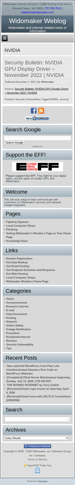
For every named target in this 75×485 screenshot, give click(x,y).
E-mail (10, 310)
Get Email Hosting (17, 266)
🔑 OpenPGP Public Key (37, 465)
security (64, 99)
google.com (37, 146)
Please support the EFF (20, 175)
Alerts (10, 298)
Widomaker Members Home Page (27, 281)
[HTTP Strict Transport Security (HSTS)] (37, 473)
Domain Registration (19, 258)
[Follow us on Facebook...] (34, 111)
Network (11, 321)
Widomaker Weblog (37, 20)
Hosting (11, 317)
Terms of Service (37, 459)
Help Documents (16, 314)
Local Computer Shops (20, 225)
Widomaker (47, 82)
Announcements (16, 302)
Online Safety (14, 325)
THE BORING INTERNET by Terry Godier (33, 384)
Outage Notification (18, 329)
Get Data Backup (17, 262)
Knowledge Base (17, 240)
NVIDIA (54, 99)
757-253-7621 (53, 8)
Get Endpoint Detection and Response (30, 269)
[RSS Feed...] (41, 111)
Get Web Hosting (17, 273)
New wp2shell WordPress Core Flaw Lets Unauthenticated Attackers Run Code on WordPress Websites (32, 369)
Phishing (11, 229)
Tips (9, 348)
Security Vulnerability (27, 99)
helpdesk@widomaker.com (37, 12)
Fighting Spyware (17, 221)
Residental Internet (18, 336)
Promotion (13, 333)
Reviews (11, 340)
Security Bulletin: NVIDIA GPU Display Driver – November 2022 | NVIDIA (34, 69)
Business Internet (17, 306)
